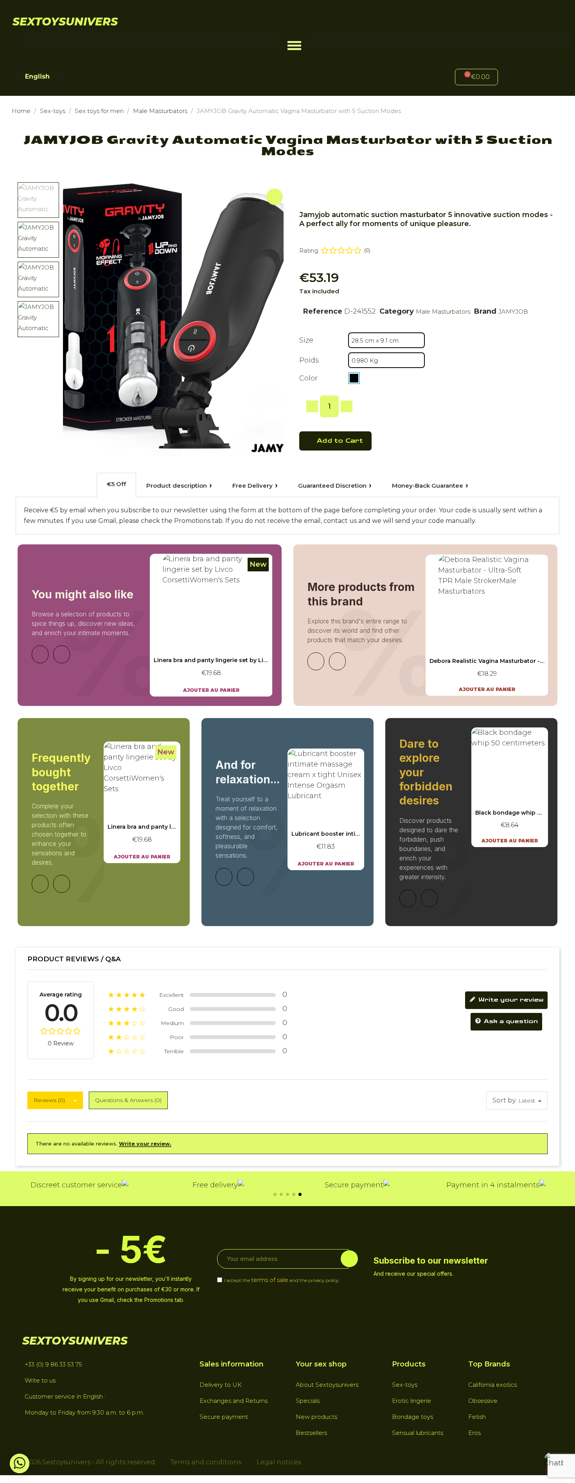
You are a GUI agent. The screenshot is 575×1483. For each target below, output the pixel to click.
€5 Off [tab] (116, 484)
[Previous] (40, 654)
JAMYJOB (513, 311)
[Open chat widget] (553, 1461)
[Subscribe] (349, 1258)
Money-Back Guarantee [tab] (427, 485)
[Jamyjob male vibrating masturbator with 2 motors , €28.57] (487, 625)
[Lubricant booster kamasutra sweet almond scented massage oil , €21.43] (326, 809)
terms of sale (269, 1280)
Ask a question (510, 1021)
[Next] (61, 654)
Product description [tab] (176, 485)
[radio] (354, 378)
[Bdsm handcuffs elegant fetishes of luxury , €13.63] (509, 787)
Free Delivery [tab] (252, 485)
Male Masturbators (443, 311)
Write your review (509, 1000)
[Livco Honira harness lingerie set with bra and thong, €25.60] (211, 625)
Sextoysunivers (65, 21)
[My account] (517, 78)
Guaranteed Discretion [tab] (332, 485)
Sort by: (504, 1100)
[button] (294, 45)
